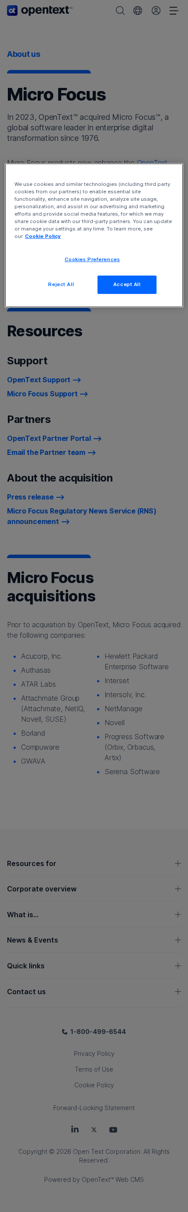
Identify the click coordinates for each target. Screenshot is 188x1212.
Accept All (127, 284)
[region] (94, 235)
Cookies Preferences (92, 259)
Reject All (61, 284)
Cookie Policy (43, 236)
